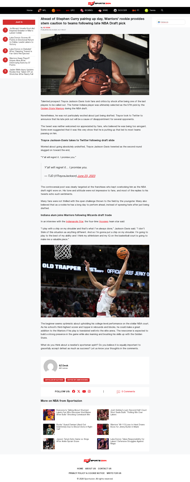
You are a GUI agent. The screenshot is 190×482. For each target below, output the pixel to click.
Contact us (104, 469)
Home (29, 10)
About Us (90, 469)
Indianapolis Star (74, 222)
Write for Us (114, 473)
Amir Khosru (77, 380)
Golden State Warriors (52, 109)
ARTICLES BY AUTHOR (54, 380)
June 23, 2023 (86, 176)
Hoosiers (103, 222)
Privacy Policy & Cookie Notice (87, 473)
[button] (162, 10)
